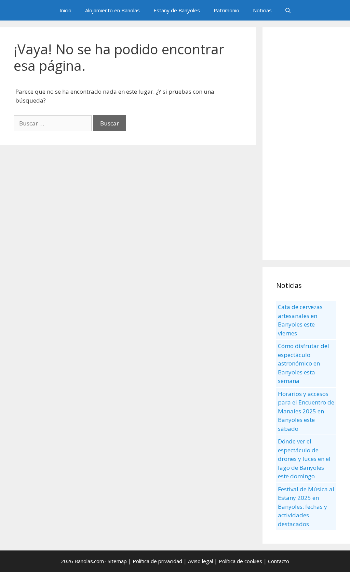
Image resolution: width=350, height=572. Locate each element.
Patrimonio (226, 10)
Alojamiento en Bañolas (112, 10)
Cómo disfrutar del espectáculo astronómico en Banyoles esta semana (303, 363)
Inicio (65, 10)
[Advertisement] (306, 143)
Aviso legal (200, 561)
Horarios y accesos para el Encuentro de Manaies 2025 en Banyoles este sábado (306, 411)
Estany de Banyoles (176, 10)
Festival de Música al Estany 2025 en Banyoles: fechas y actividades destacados (306, 506)
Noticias (262, 10)
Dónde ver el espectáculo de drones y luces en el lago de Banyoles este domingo (304, 458)
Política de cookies (240, 561)
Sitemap (117, 561)
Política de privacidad (157, 561)
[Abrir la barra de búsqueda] (288, 10)
